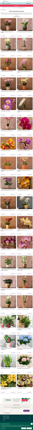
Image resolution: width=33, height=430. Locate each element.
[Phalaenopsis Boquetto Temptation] (8, 222)
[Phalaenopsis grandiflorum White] (25, 44)
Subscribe (26, 410)
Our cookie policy (19, 426)
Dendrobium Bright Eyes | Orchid (23, 289)
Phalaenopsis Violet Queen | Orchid (23, 150)
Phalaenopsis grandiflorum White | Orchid (24, 51)
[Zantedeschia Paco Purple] (8, 361)
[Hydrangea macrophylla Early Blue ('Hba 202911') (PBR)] (25, 341)
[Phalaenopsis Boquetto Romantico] (8, 24)
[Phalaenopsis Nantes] (8, 242)
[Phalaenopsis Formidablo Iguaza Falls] (25, 64)
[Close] (32, 424)
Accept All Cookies (24, 428)
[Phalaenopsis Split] (8, 103)
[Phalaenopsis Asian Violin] (25, 123)
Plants (10, 7)
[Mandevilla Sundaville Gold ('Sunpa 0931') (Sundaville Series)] (8, 380)
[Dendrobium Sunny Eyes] (25, 301)
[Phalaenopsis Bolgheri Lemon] (25, 222)
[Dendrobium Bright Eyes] (25, 281)
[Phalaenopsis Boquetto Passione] (25, 24)
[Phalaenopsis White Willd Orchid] (25, 202)
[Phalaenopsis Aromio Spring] (8, 163)
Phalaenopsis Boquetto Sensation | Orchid (8, 51)
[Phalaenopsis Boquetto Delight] (8, 202)
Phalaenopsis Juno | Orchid (5, 150)
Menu (29, 1)
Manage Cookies (3, 428)
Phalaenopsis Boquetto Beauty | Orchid (24, 91)
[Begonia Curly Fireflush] (25, 380)
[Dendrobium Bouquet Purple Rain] (8, 64)
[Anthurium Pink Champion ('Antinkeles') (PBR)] (8, 262)
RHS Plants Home (5, 7)
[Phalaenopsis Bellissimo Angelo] (8, 83)
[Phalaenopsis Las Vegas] (25, 182)
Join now (24, 400)
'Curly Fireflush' (21, 388)
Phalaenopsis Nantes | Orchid (6, 249)
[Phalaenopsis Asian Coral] (8, 123)
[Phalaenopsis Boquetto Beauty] (25, 83)
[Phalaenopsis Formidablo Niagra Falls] (25, 103)
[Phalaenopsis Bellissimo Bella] (8, 301)
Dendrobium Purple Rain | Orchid (6, 71)
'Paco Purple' (5, 368)
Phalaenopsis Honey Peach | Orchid (23, 249)
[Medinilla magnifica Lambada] (8, 341)
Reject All (29, 428)
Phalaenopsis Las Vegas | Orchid (22, 190)
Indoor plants (14, 7)
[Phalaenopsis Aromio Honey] (25, 163)
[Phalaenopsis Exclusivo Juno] (8, 143)
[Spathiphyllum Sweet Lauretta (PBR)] (25, 321)
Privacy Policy (8, 412)
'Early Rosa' (23, 368)
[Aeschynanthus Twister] (8, 321)
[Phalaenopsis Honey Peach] (25, 242)
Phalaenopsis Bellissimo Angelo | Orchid (8, 91)
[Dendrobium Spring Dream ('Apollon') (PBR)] (25, 262)
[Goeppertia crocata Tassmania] (8, 281)
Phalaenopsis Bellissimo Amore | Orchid (8, 190)
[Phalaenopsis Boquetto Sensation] (8, 44)
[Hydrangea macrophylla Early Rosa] (25, 361)
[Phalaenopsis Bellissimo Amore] (8, 182)
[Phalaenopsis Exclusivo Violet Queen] (25, 143)
